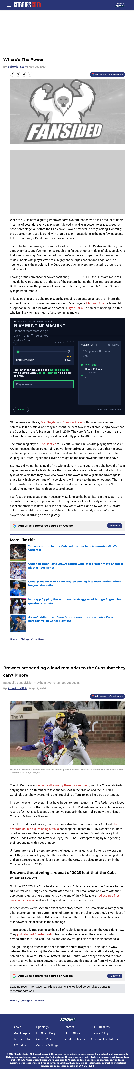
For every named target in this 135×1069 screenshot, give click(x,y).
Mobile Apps (22, 1033)
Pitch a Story (72, 1033)
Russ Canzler (47, 444)
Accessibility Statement (106, 1039)
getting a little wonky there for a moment (62, 785)
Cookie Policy (45, 1039)
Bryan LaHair (76, 308)
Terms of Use (22, 1039)
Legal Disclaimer (74, 1039)
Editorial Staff (17, 66)
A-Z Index (20, 1045)
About (17, 1027)
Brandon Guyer (72, 422)
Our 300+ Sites (100, 1027)
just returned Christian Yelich (35, 934)
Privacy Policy (99, 1033)
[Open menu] (9, 5)
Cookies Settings (47, 1045)
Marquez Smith (96, 303)
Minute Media (21, 1054)
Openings (42, 1027)
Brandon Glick (17, 688)
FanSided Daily (46, 1033)
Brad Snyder (48, 422)
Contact (69, 1027)
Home (13, 639)
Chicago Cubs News (32, 639)
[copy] (30, 74)
